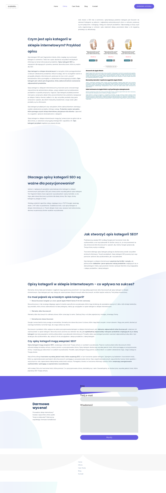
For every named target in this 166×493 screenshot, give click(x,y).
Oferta (65, 6)
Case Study (76, 6)
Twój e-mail (86, 395)
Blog (86, 6)
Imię (82, 386)
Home (56, 6)
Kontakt (95, 6)
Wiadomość (86, 405)
